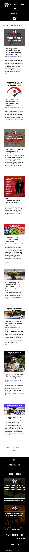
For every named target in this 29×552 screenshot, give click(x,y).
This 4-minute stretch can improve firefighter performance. (13, 323)
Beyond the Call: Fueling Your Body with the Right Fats (14, 151)
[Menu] (15, 9)
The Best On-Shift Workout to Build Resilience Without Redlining (12, 102)
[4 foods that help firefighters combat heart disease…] (14, 229)
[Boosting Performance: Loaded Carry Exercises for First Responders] (14, 488)
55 (24, 447)
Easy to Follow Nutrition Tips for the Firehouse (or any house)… (14, 376)
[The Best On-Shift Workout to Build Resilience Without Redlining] (14, 88)
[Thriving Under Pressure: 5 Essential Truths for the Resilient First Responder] (14, 37)
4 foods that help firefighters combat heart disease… (12, 239)
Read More (7, 73)
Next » (14, 450)
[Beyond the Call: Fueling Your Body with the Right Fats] (14, 138)
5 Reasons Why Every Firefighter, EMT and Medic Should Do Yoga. (13, 284)
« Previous (6, 447)
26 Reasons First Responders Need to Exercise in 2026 (12, 200)
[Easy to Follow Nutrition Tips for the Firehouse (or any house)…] (14, 361)
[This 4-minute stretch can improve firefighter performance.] (14, 313)
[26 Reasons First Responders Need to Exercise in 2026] (14, 186)
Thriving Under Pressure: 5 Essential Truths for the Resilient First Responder (14, 51)
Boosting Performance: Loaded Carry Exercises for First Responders (13, 501)
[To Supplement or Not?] (14, 409)
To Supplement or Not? (13, 418)
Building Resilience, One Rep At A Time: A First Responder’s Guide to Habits (14, 528)
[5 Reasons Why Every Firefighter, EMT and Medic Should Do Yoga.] (14, 274)
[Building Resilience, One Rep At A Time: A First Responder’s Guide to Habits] (14, 515)
